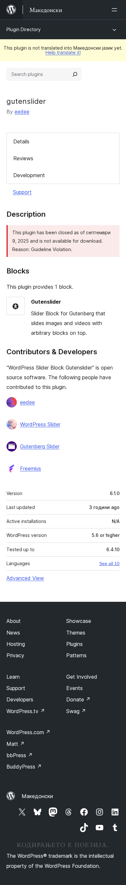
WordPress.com (28, 732)
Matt (15, 744)
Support (22, 192)
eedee (22, 111)
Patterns (76, 655)
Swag (76, 711)
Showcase (78, 621)
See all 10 (109, 563)
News (13, 632)
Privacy (15, 655)
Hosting (15, 644)
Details (21, 141)
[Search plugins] (74, 74)
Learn (13, 676)
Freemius (30, 468)
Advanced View (25, 578)
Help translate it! (63, 52)
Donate (78, 699)
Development (29, 175)
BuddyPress (24, 766)
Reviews (23, 158)
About (13, 621)
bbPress (19, 755)
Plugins (74, 644)
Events (74, 688)
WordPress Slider (40, 424)
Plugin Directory (23, 29)
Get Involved (81, 676)
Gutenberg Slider (39, 446)
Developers (19, 699)
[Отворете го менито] (115, 9)
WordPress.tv (25, 711)
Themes (75, 632)
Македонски (37, 796)
